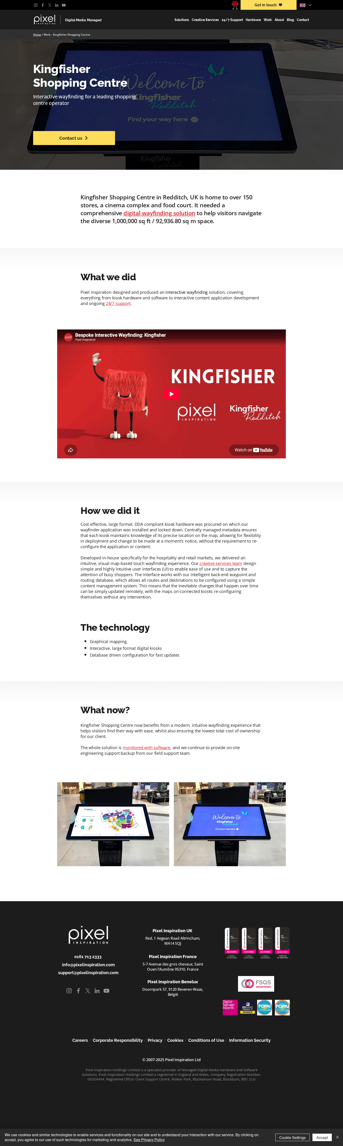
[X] (49, 5)
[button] (182, 20)
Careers (80, 1040)
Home (37, 35)
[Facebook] (42, 5)
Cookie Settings (292, 1137)
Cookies (175, 1040)
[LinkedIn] (56, 5)
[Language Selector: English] (305, 5)
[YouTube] (63, 5)
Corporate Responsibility (118, 1040)
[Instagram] (35, 5)
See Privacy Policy (149, 1139)
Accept (322, 1137)
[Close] (337, 1137)
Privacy (155, 1040)
